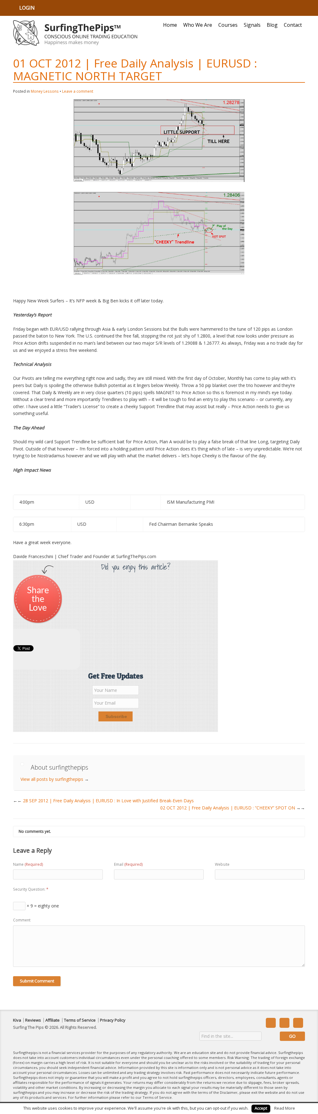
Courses (228, 24)
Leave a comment (77, 91)
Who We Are (197, 24)
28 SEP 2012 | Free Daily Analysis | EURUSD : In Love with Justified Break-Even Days (105, 801)
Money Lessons (45, 91)
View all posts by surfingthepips (54, 779)
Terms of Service (80, 1020)
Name (28, 864)
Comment (21, 920)
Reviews (33, 1020)
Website (222, 864)
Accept (261, 1108)
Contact (293, 24)
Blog (272, 24)
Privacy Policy (112, 1020)
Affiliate (52, 1020)
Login (27, 7)
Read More (284, 1108)
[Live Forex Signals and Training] (75, 33)
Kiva (17, 1020)
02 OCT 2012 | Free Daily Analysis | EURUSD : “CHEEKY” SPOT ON (232, 808)
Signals (252, 24)
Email (128, 864)
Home (170, 24)
